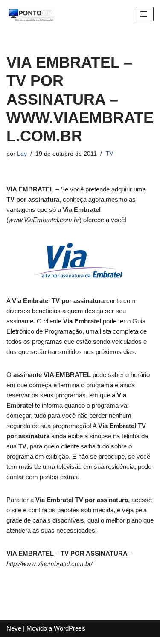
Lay (22, 154)
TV (109, 154)
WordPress (69, 628)
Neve (13, 628)
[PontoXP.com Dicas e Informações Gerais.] (32, 14)
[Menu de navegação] (144, 14)
